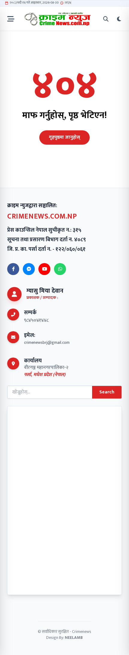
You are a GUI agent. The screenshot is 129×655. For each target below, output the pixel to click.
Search (106, 392)
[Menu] (11, 19)
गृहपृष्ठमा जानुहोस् (64, 137)
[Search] (106, 19)
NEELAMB (74, 637)
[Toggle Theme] (119, 19)
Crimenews (81, 631)
